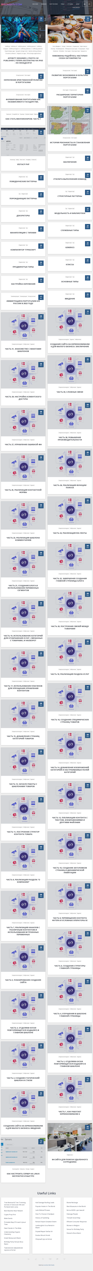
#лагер (53, 48)
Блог (78, 4)
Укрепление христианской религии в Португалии (23, 81)
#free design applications (34, 53)
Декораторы (23, 215)
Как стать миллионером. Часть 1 (23, 119)
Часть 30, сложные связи (70, 392)
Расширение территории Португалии (69, 95)
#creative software (11, 53)
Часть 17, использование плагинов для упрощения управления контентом (23, 688)
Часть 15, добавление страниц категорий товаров (23, 737)
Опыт (62, 4)
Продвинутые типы (23, 267)
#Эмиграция (23, 296)
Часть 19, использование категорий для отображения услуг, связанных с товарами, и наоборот (23, 638)
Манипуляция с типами (23, 232)
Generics (69, 247)
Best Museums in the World (76, 1206)
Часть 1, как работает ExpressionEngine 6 (70, 1112)
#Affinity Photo (22, 46)
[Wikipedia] (64, 1259)
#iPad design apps (10, 51)
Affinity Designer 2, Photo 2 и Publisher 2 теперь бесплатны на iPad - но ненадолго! (23, 60)
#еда (87, 48)
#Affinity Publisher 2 (26, 48)
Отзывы (70, 4)
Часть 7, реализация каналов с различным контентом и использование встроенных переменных (23, 931)
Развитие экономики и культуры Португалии (70, 76)
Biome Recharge (72, 1203)
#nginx (32, 1169)
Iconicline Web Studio (48, 1265)
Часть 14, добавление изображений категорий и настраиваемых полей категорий (70, 769)
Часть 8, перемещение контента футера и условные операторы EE (69, 919)
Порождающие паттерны (23, 198)
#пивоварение (60, 48)
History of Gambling (42, 1218)
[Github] (43, 1259)
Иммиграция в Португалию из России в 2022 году (23, 302)
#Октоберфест (57, 46)
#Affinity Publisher (38, 48)
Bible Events (8, 1218)
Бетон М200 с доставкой (75, 1210)
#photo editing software (35, 51)
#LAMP (27, 1169)
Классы (70, 264)
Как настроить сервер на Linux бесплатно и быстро (23, 1174)
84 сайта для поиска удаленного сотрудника (70, 1160)
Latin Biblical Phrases (42, 1210)
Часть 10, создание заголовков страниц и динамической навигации (70, 870)
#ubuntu (34, 159)
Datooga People (72, 1214)
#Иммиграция (15, 296)
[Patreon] (57, 1259)
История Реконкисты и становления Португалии (70, 143)
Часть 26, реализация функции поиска (69, 486)
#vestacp (12, 159)
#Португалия (66, 70)
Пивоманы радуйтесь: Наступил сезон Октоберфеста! (69, 57)
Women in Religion (73, 1225)
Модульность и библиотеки (69, 213)
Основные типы (69, 281)
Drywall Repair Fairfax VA (43, 1231)
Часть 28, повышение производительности (70, 438)
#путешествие (76, 51)
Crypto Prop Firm (10, 1215)
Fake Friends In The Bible (12, 1228)
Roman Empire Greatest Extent (45, 1222)
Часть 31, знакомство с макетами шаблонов (23, 350)
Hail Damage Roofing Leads (44, 1203)
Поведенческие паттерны (23, 181)
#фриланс (70, 1154)
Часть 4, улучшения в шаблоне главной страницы (69, 1014)
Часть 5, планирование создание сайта (23, 981)
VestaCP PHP (23, 164)
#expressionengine (64, 339)
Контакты (76, 7)
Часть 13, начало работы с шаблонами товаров (23, 785)
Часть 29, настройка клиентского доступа (23, 397)
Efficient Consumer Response (77, 1222)
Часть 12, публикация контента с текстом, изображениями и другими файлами (70, 820)
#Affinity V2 (14, 46)
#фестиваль (83, 46)
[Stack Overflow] (36, 1259)
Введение (70, 298)
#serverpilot (15, 1169)
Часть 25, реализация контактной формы (23, 491)
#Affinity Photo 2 (31, 46)
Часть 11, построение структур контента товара (23, 833)
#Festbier (61, 51)
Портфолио (53, 4)
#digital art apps (21, 53)
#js (73, 157)
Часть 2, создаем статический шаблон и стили (23, 1079)
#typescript (68, 157)
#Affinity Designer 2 (14, 48)
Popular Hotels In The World (45, 1206)
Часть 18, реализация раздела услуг (70, 674)
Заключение (70, 162)
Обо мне (35, 4)
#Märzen (55, 51)
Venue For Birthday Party (75, 1229)
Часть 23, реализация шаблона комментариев (23, 539)
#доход (22, 114)
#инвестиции (29, 114)
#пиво (63, 46)
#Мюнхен (69, 46)
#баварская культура (71, 48)
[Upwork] (50, 1259)
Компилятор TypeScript (23, 250)
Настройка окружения (23, 284)
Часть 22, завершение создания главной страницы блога (70, 579)
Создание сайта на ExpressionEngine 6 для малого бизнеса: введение (23, 1127)
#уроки (72, 339)
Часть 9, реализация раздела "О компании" (23, 880)
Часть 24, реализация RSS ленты (70, 533)
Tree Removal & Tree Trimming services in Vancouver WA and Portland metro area (15, 1205)
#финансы (37, 114)
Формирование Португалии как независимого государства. (23, 100)
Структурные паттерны (70, 196)
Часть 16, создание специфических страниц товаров (70, 720)
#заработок (15, 114)
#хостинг (22, 159)
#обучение (78, 339)
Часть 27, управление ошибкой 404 (23, 444)
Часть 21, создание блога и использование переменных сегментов (23, 588)
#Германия (76, 46)
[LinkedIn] (29, 1259)
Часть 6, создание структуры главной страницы (69, 967)
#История (68, 51)
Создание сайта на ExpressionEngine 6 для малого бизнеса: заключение (70, 345)
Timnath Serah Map (73, 1218)
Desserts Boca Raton (74, 1233)
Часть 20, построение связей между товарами (70, 627)
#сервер (28, 159)
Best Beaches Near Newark (13, 1211)
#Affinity (7, 46)
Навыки (43, 4)
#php (17, 159)
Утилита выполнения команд (69, 179)
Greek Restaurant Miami (12, 1238)
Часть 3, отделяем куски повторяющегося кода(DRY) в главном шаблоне (23, 1030)
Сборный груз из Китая (43, 1239)
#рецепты (84, 51)
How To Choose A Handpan (44, 1214)
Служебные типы (70, 230)
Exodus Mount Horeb (42, 1235)
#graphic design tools (22, 51)
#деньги (8, 114)
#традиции (81, 48)
